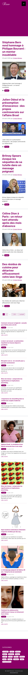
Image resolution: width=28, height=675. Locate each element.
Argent (12, 651)
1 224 (14, 314)
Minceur (22, 656)
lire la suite (4, 456)
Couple (3, 327)
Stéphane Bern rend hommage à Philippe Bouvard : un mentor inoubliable (13, 48)
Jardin (10, 656)
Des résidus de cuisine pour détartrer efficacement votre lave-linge (12, 270)
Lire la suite (4, 335)
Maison (16, 656)
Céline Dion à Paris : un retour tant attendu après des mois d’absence (12, 220)
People (6, 90)
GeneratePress (14, 672)
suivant (21, 314)
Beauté (4, 654)
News (4, 659)
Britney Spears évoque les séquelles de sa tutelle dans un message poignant (12, 163)
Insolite (4, 656)
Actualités (5, 651)
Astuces (7, 306)
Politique (16, 659)
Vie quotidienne (7, 661)
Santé (22, 659)
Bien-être (11, 654)
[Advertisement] (14, 22)
